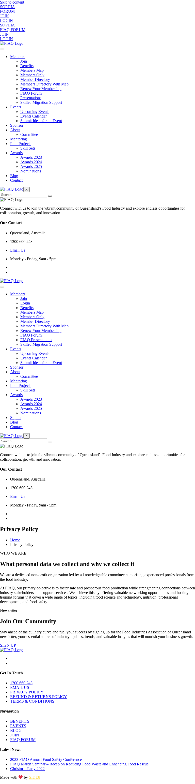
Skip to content (12, 2)
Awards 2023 (31, 157)
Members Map (32, 70)
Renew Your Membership (40, 88)
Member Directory (35, 79)
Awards (16, 153)
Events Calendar (33, 116)
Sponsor (16, 125)
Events (15, 107)
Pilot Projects (20, 143)
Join (23, 61)
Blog (14, 175)
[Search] (50, 196)
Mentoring (18, 139)
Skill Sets (27, 148)
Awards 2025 (31, 166)
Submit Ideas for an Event (41, 121)
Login (25, 303)
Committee (29, 134)
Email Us (17, 250)
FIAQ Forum (31, 93)
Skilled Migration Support (41, 102)
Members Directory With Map (44, 84)
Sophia (15, 417)
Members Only (32, 75)
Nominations (30, 171)
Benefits (27, 66)
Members (17, 56)
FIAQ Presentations (36, 340)
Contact (16, 180)
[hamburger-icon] (2, 49)
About (15, 130)
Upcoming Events (34, 111)
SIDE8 (34, 777)
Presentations (30, 98)
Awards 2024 (31, 162)
